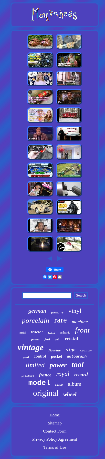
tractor (37, 332)
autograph (77, 357)
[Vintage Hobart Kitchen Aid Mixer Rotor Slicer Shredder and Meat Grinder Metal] (69, 85)
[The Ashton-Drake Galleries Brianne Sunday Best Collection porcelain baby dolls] (40, 232)
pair (57, 339)
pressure (27, 375)
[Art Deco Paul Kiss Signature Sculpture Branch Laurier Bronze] (69, 159)
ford (47, 339)
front (82, 330)
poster (35, 339)
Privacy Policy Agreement (54, 439)
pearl (26, 357)
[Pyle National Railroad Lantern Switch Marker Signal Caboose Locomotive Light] (69, 122)
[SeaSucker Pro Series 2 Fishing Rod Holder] (69, 251)
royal (62, 373)
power (58, 365)
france (45, 374)
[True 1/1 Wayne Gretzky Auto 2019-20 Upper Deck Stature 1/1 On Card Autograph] (40, 177)
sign (70, 350)
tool (78, 364)
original (45, 392)
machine (80, 321)
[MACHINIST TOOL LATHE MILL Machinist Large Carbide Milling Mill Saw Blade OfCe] (69, 196)
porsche (57, 312)
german (37, 311)
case (59, 384)
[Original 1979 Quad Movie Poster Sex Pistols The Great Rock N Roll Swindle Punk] (40, 140)
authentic (65, 332)
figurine (55, 350)
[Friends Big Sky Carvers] (69, 104)
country (86, 350)
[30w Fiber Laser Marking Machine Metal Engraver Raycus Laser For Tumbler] (40, 251)
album (74, 384)
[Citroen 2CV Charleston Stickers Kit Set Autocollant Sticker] (40, 214)
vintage (31, 347)
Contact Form (54, 431)
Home (55, 415)
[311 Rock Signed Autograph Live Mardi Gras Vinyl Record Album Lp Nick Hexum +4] (69, 232)
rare (60, 319)
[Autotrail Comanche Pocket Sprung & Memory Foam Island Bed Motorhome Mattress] (69, 140)
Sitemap (55, 423)
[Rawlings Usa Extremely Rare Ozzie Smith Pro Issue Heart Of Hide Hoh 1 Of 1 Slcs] (40, 49)
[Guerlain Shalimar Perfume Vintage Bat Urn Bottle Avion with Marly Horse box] (40, 85)
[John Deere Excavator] (69, 177)
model (39, 383)
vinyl (74, 310)
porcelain (35, 320)
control (40, 356)
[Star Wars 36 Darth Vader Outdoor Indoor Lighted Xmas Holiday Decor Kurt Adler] (69, 214)
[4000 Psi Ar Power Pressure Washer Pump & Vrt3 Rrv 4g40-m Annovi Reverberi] (69, 49)
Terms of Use (54, 447)
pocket (56, 356)
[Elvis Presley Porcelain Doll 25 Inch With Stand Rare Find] (40, 196)
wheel (69, 394)
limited (35, 365)
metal (23, 333)
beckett (51, 333)
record (81, 374)
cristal (71, 338)
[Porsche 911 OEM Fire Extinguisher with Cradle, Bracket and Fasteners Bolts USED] (40, 104)
